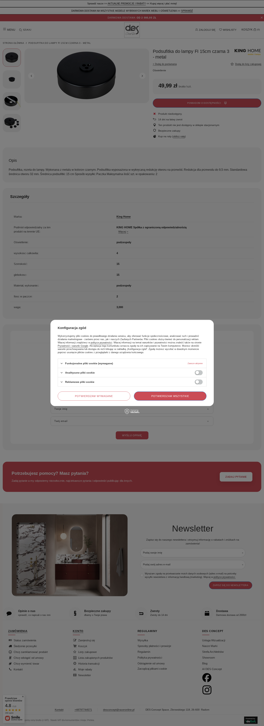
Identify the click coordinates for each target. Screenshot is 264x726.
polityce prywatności (101, 342)
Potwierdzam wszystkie (170, 396)
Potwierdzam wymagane (94, 396)
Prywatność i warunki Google (73, 345)
